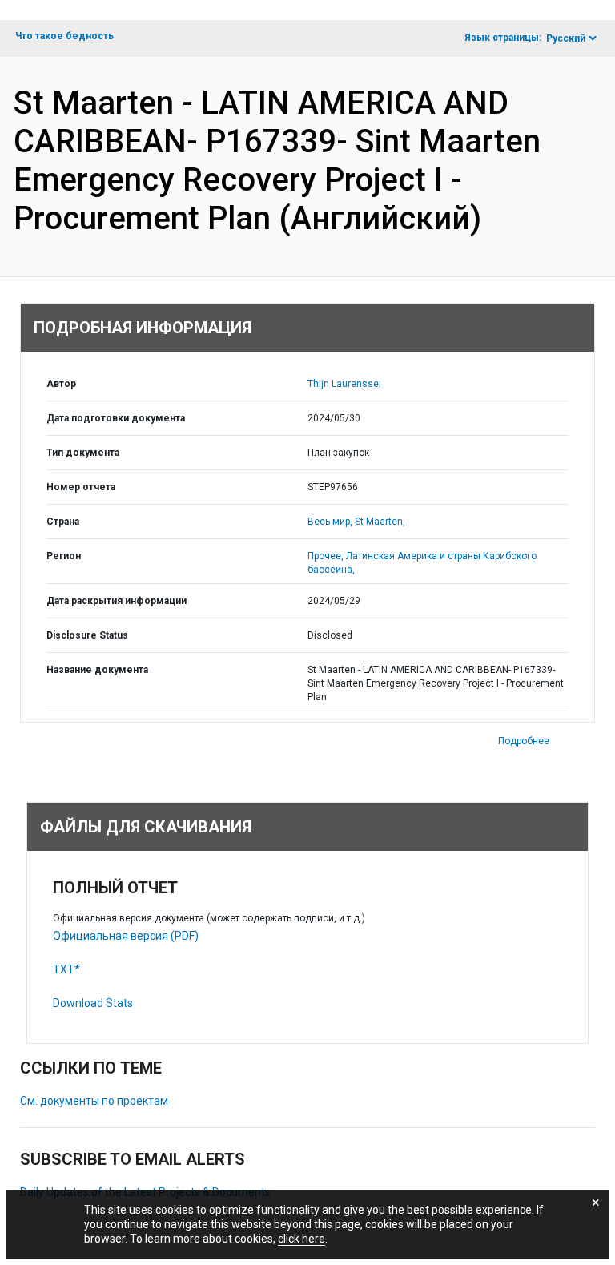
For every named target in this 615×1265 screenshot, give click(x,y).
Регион (63, 556)
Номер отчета (80, 487)
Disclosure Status (87, 635)
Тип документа (82, 452)
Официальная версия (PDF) (126, 935)
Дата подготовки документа (115, 418)
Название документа (97, 669)
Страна (62, 521)
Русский (565, 38)
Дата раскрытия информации (116, 600)
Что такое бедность (64, 36)
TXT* (66, 969)
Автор (61, 383)
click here (301, 1238)
